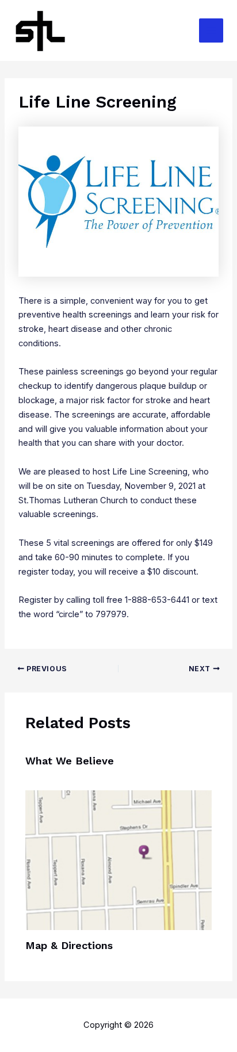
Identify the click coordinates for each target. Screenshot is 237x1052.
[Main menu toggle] (211, 30)
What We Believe (69, 761)
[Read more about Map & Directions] (118, 860)
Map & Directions (69, 945)
